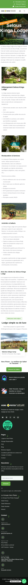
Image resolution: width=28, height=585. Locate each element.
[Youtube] (2, 417)
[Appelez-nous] (3, 519)
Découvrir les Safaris (14, 369)
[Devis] (3, 565)
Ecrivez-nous (4, 531)
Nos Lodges (17, 354)
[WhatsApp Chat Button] (24, 581)
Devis (2, 568)
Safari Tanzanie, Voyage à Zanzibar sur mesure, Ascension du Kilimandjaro (17, 391)
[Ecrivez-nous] (3, 528)
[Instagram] (10, 417)
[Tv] (18, 417)
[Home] (8, 11)
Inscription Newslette (7, 474)
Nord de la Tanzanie (7, 354)
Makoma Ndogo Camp (9, 352)
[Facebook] (6, 417)
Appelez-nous (4, 522)
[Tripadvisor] (14, 417)
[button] (26, 345)
